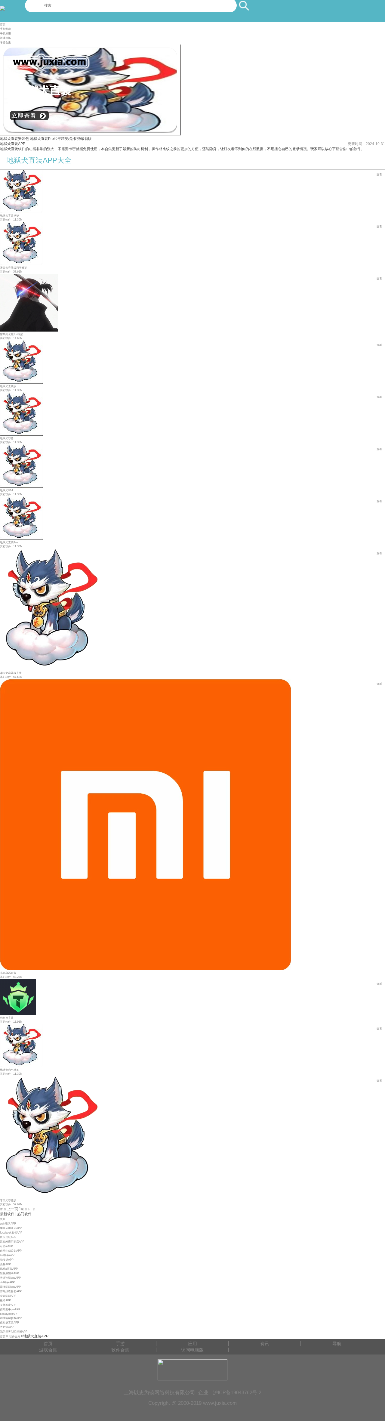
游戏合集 (48, 1350)
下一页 (31, 1209)
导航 (336, 1343)
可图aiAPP (6, 1246)
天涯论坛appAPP (10, 1277)
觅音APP (5, 1264)
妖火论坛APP (8, 1237)
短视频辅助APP (9, 1273)
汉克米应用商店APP (12, 1241)
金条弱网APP (8, 1295)
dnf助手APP (7, 1282)
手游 (120, 1343)
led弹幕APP (7, 1255)
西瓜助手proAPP (10, 1309)
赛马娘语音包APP (11, 1291)
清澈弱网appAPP (10, 1286)
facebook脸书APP (11, 1232)
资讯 (264, 1343)
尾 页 (24, 1209)
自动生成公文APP (11, 1250)
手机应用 (5, 33)
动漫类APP (7, 1259)
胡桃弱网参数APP (11, 1318)
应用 (192, 1343)
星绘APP (5, 1300)
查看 (379, 174)
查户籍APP (7, 1327)
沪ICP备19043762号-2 (237, 1392)
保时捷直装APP (9, 1322)
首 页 (3, 1209)
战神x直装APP (9, 1268)
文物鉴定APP (8, 1304)
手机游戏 (5, 28)
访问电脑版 (192, 1350)
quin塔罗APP (8, 1223)
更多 (2, 1219)
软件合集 (14, 1336)
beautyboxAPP (9, 1313)
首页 (2, 24)
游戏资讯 (5, 37)
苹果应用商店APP (11, 1228)
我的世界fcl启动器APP (13, 1331)
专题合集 (5, 42)
